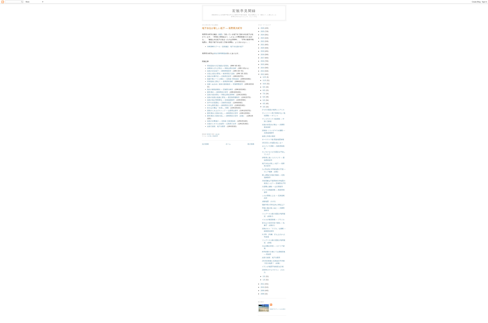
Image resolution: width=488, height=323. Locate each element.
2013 (263, 71)
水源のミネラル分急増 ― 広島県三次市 (221, 124)
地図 (220, 34)
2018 (263, 54)
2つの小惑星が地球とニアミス (273, 110)
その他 (209, 136)
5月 (264, 100)
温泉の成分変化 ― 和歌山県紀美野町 (221, 95)
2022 (263, 41)
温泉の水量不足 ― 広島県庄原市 (219, 76)
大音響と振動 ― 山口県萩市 (272, 187)
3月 (264, 107)
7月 (264, 94)
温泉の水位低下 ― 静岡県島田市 (219, 71)
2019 (263, 51)
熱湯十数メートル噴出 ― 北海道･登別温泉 (223, 79)
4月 (264, 103)
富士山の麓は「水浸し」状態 (218, 108)
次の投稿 (205, 144)
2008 (263, 294)
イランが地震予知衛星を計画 (273, 267)
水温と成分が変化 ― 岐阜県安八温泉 (221, 74)
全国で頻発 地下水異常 (216, 126)
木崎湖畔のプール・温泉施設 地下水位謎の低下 (225, 46)
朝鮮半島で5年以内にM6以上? (273, 205)
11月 (265, 80)
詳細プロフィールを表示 (277, 309)
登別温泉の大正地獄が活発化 (218, 66)
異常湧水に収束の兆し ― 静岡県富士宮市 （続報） (226, 116)
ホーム (228, 144)
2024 (263, 35)
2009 (263, 291)
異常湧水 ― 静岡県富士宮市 (217, 92)
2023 (263, 38)
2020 (263, 48)
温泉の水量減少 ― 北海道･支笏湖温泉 (221, 121)
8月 (264, 90)
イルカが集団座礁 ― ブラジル (273, 220)
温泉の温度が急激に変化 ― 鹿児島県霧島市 (223, 97)
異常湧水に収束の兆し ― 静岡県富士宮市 (222, 113)
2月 (264, 276)
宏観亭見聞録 (244, 11)
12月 (265, 77)
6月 (264, 97)
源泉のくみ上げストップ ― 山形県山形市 (222, 110)
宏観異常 (215, 136)
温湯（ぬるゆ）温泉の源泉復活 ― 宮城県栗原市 (225, 84)
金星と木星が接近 (268, 136)
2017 (263, 58)
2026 (263, 28)
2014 (263, 68)
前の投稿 (251, 144)
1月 (264, 280)
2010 (263, 287)
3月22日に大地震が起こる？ (272, 143)
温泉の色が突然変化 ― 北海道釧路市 (221, 100)
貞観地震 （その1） (269, 201)
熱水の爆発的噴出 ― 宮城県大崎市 (220, 89)
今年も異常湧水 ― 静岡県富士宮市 (220, 105)
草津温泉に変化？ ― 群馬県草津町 (220, 81)
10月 (265, 84)
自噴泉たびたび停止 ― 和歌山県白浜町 (221, 68)
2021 (263, 45)
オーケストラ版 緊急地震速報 (273, 139)
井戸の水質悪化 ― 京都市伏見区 (219, 103)
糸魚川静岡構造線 (220, 53)
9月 (264, 87)
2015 (263, 64)
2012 (263, 74)
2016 (263, 61)
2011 (263, 284)
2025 (263, 31)
